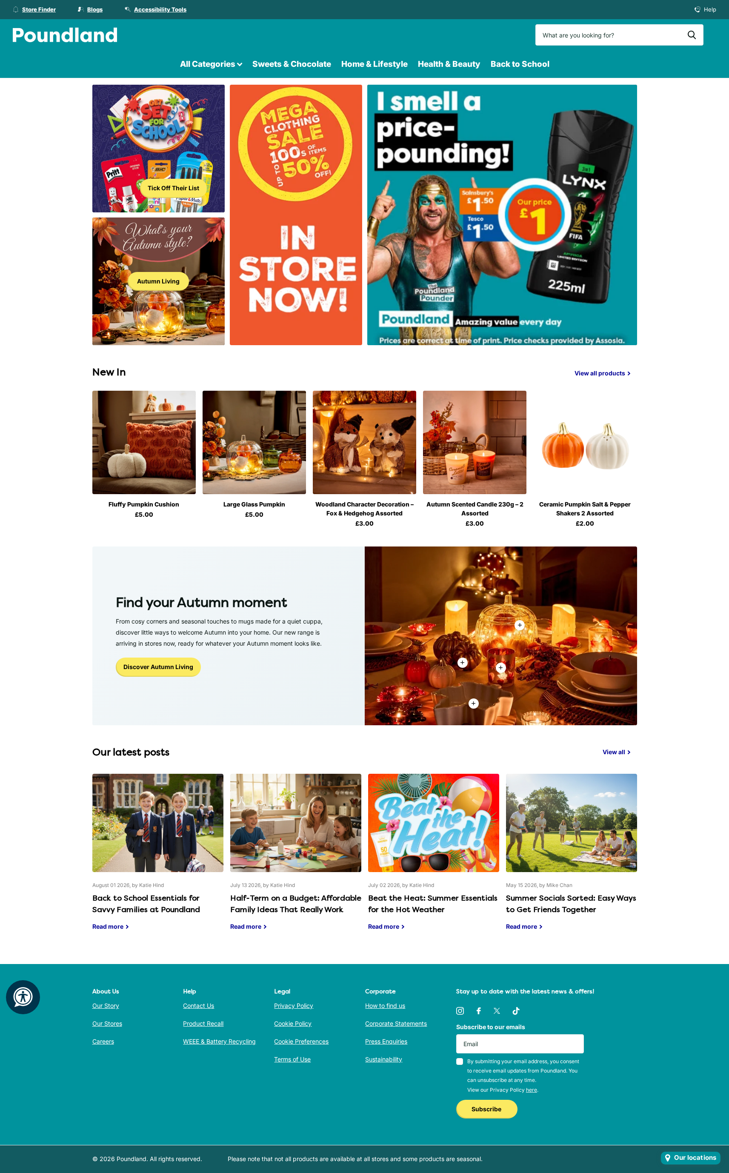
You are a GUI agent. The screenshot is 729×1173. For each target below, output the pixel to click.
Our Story (105, 1005)
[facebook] (479, 1010)
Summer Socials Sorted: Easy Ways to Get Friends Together (571, 858)
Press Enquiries (386, 1041)
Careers (103, 1041)
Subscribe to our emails (490, 1026)
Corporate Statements (396, 1023)
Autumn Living (158, 281)
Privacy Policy (293, 1005)
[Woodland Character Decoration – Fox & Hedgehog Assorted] (364, 442)
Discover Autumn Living (158, 666)
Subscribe (487, 1109)
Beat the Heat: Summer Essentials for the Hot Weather (433, 858)
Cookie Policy (293, 1023)
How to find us (385, 1005)
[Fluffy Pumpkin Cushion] (144, 442)
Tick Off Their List (173, 188)
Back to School (520, 64)
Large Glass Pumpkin (254, 504)
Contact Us (198, 1005)
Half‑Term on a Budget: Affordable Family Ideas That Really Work (295, 858)
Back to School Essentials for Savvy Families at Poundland (157, 858)
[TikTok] (516, 1011)
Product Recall (203, 1023)
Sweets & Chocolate (291, 64)
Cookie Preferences (301, 1041)
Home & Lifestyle (374, 64)
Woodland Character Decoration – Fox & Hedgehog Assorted (364, 509)
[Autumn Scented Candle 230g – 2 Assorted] (474, 442)
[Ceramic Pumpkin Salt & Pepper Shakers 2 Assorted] (585, 442)
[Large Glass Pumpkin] (254, 442)
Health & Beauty (449, 64)
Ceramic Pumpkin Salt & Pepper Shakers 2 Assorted (585, 509)
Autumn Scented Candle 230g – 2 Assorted (474, 509)
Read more (501, 667)
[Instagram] (460, 1011)
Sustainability (383, 1059)
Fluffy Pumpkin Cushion (144, 504)
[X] (497, 1011)
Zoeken (691, 35)
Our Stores (107, 1023)
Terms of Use (292, 1059)
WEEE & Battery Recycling (219, 1041)
